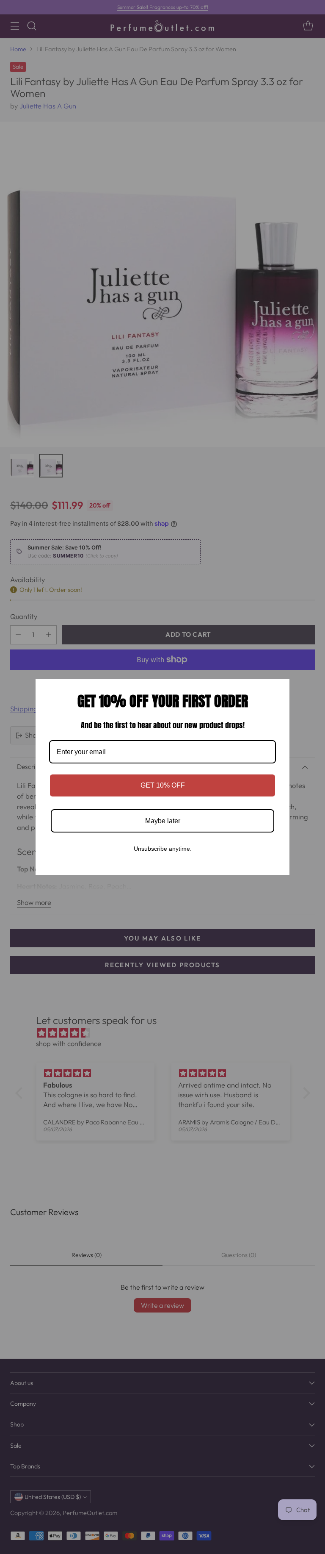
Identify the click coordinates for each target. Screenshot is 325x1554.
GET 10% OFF (162, 785)
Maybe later (162, 820)
